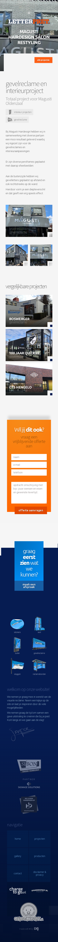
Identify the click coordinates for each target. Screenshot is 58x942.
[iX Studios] (36, 929)
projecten (39, 838)
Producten (39, 856)
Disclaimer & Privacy (39, 873)
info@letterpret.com (20, 4)
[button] (29, 13)
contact (18, 873)
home (18, 838)
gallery (17, 856)
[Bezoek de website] (29, 786)
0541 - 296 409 (40, 4)
